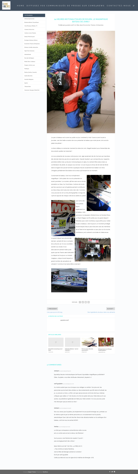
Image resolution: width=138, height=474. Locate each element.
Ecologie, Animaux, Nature (30, 40)
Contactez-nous (119, 6)
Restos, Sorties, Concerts (30, 72)
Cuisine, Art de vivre (29, 29)
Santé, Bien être (28, 75)
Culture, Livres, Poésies (30, 33)
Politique (26, 68)
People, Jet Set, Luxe (29, 65)
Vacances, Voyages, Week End (31, 90)
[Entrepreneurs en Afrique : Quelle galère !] (106, 342)
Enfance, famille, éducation (31, 47)
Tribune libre (27, 86)
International (27, 54)
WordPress (45, 471)
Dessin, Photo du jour (29, 36)
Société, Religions (28, 79)
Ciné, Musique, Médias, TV (30, 25)
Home (20, 6)
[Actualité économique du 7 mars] (56, 342)
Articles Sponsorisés (29, 18)
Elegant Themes (32, 471)
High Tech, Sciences (29, 50)
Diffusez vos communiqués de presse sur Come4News (66, 6)
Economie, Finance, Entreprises (93, 25)
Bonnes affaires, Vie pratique (31, 22)
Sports (26, 83)
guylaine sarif (69, 25)
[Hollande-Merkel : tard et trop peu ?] (72, 342)
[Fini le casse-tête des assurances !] (89, 342)
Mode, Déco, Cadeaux (29, 61)
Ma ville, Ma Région (29, 58)
